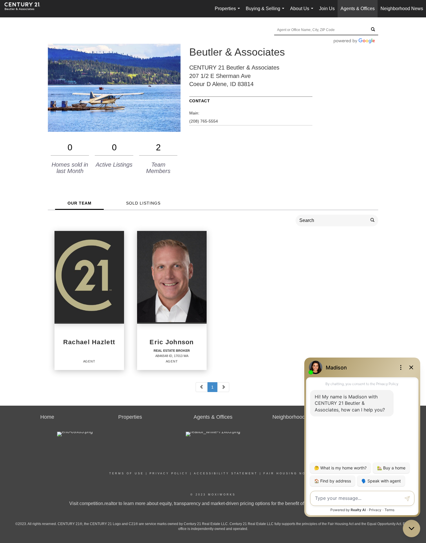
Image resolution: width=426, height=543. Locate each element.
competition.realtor (98, 503)
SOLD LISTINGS (143, 203)
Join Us (327, 8)
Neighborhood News (402, 8)
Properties (228, 11)
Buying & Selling (266, 11)
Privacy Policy (169, 473)
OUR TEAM (80, 203)
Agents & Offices (358, 8)
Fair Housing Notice (290, 473)
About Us (303, 11)
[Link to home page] (25, 8)
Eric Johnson (172, 342)
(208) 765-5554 (203, 121)
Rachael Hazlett (89, 342)
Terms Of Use (126, 473)
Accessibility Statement (226, 473)
